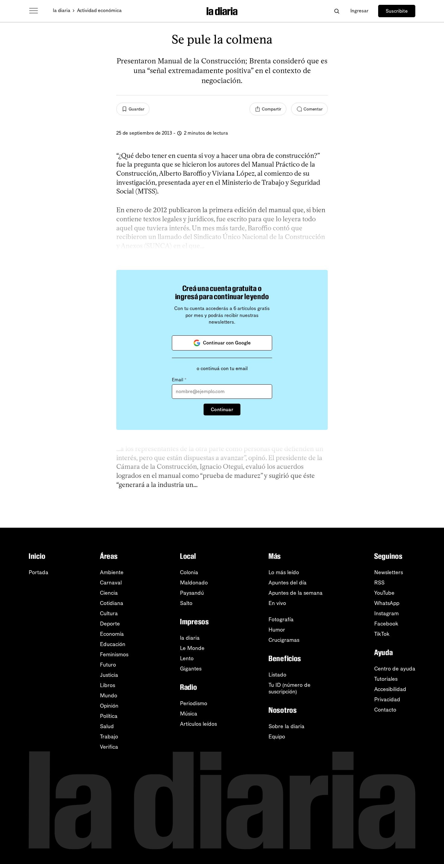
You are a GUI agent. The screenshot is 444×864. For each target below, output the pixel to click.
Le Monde (192, 648)
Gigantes (190, 668)
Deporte (110, 623)
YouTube (384, 593)
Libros (107, 685)
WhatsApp (386, 603)
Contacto (385, 709)
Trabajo (109, 736)
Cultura (109, 613)
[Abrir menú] (33, 11)
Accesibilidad (390, 689)
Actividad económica (99, 10)
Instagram (386, 613)
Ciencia (109, 593)
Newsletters (388, 572)
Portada (38, 572)
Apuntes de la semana (296, 593)
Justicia (109, 675)
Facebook (386, 623)
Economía (112, 634)
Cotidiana (111, 603)
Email (179, 379)
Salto (186, 603)
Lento (187, 658)
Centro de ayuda (394, 668)
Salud (107, 726)
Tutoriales (385, 679)
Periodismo (193, 703)
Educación (112, 644)
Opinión (109, 705)
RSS (379, 582)
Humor (277, 629)
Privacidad (387, 699)
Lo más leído (284, 572)
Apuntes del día (288, 582)
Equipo (277, 736)
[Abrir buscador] (337, 11)
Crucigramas (284, 640)
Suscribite (397, 11)
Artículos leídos (198, 724)
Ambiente (112, 572)
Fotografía (281, 619)
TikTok (382, 634)
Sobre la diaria (286, 726)
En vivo (277, 603)
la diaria (61, 10)
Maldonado (194, 582)
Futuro (108, 664)
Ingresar (359, 11)
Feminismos (114, 654)
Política (108, 716)
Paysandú (192, 593)
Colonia (189, 572)
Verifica (109, 747)
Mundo (108, 695)
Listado (277, 674)
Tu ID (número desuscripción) (289, 688)
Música (188, 713)
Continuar (222, 409)
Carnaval (111, 582)
